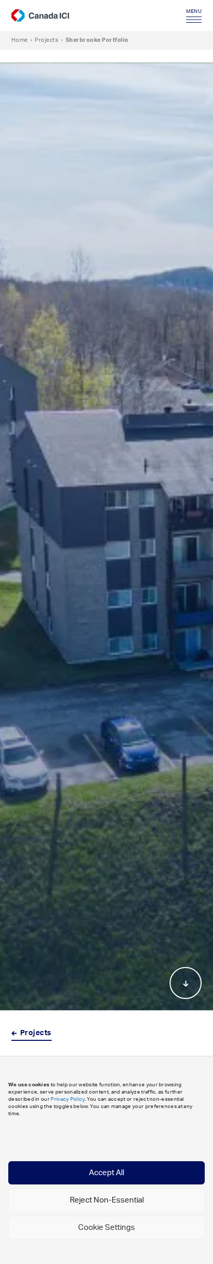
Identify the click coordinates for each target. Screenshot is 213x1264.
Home (19, 40)
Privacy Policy (67, 1099)
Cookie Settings (106, 1227)
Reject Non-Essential (107, 1200)
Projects (46, 40)
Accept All (106, 1173)
